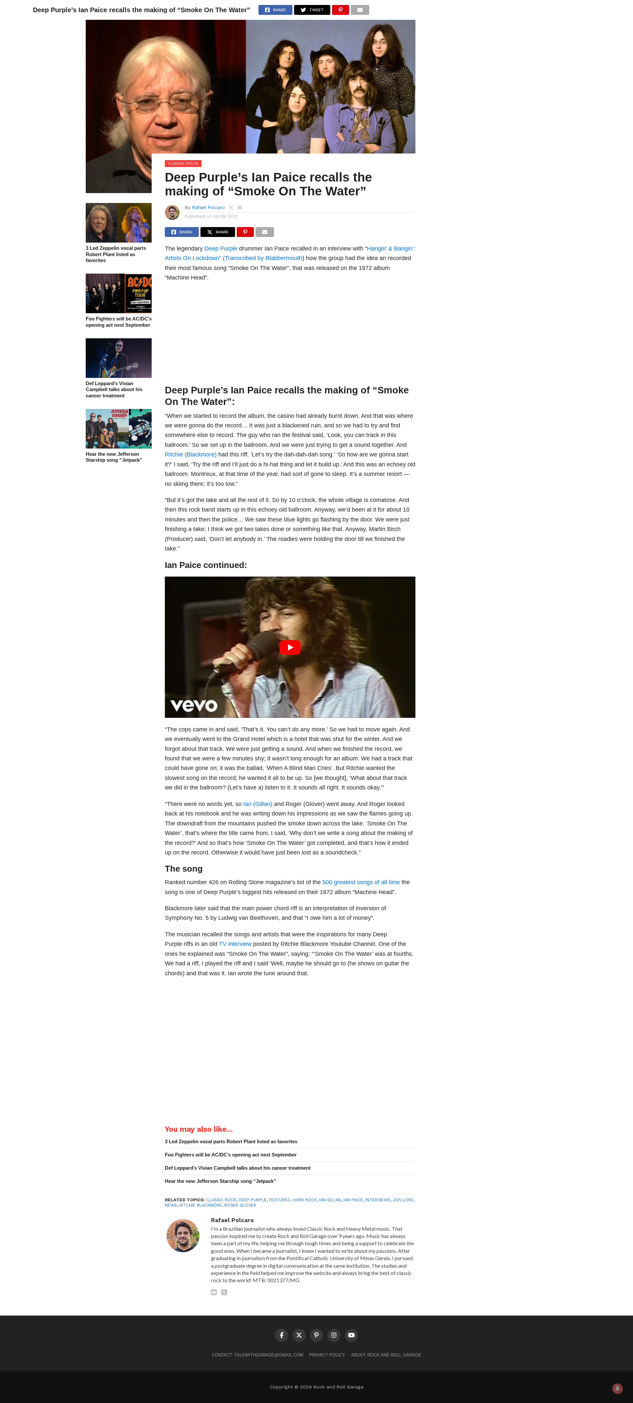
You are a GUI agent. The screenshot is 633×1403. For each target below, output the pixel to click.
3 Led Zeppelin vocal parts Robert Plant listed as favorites (116, 254)
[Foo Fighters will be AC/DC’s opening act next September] (119, 311)
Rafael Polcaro (208, 207)
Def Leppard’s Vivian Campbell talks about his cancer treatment (114, 389)
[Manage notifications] (617, 1388)
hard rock (305, 1199)
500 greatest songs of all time (361, 882)
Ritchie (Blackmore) (191, 454)
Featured (279, 1199)
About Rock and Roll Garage (386, 1355)
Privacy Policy (327, 1355)
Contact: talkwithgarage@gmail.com (257, 1355)
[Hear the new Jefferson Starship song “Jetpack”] (119, 446)
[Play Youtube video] (290, 647)
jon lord (403, 1199)
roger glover (240, 1205)
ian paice (353, 1199)
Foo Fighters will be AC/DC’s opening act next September (119, 322)
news (171, 1205)
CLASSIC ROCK (221, 1199)
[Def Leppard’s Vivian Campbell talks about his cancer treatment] (119, 376)
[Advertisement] (290, 335)
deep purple (253, 1199)
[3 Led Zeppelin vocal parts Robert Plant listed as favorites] (119, 240)
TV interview (235, 943)
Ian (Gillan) (257, 803)
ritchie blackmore (200, 1205)
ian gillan (330, 1199)
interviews (377, 1199)
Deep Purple (220, 248)
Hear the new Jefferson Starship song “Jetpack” (114, 457)
